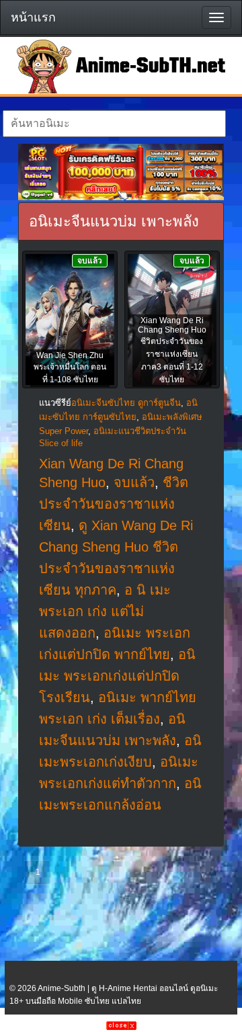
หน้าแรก (33, 17)
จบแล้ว (134, 482)
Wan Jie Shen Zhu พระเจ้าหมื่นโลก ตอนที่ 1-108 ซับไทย (70, 367)
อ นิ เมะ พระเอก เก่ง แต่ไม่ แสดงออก (105, 611)
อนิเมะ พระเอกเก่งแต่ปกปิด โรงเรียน (117, 676)
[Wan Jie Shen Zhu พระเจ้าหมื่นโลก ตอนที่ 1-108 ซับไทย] (70, 320)
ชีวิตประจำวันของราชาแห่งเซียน (113, 504)
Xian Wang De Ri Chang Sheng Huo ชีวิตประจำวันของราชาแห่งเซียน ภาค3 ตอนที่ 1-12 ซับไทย (172, 350)
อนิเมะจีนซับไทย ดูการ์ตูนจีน (126, 403)
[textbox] (114, 123)
